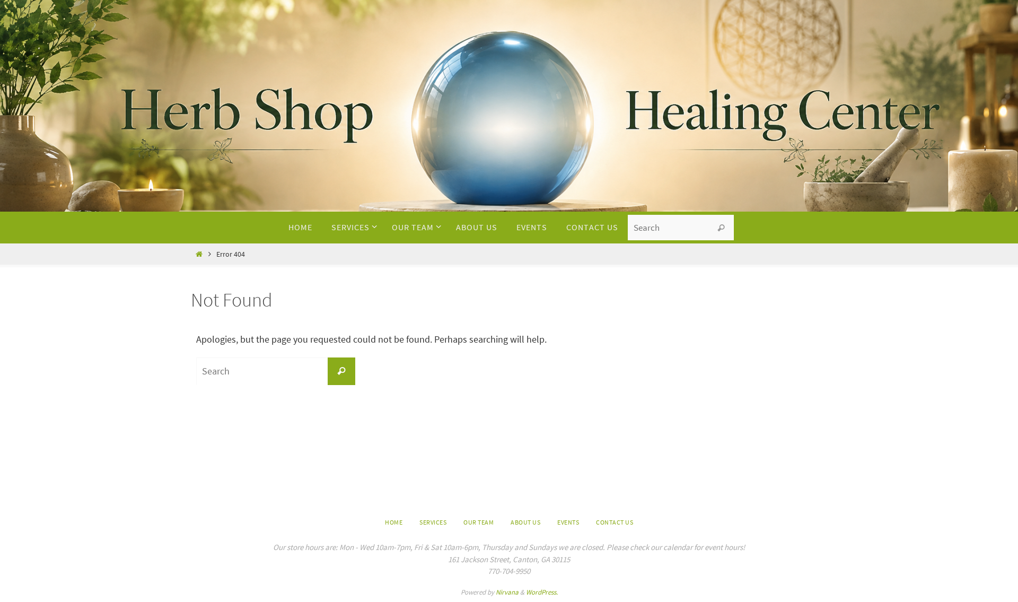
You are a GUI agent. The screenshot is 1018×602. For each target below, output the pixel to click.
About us (525, 522)
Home (393, 522)
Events (568, 522)
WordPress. (542, 592)
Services (432, 522)
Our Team (478, 522)
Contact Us (614, 522)
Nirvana (507, 592)
